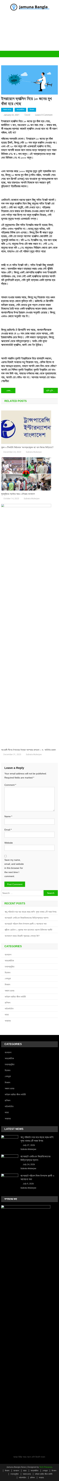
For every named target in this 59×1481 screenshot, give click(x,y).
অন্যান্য (8, 1020)
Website (8, 842)
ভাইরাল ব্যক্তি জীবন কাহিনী (15, 996)
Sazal (27, 114)
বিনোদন (7, 972)
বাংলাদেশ (8, 954)
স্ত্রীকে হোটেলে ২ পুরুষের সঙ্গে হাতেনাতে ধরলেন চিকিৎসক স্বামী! (28, 929)
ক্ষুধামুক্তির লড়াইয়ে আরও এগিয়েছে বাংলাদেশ (18, 494)
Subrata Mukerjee (34, 452)
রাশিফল (7, 1002)
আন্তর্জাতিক (20, 109)
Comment (10, 785)
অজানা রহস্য (7, 109)
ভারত (7, 1014)
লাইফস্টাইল (9, 1008)
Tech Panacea (45, 1467)
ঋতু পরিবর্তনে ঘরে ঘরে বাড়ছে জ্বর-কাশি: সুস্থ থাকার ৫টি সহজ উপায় (30, 911)
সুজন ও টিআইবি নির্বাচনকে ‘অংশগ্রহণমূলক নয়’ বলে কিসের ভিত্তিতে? (27, 447)
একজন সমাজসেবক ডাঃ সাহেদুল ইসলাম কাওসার (10, 390)
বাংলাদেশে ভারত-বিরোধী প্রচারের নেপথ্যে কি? (22, 936)
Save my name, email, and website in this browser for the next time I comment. (14, 868)
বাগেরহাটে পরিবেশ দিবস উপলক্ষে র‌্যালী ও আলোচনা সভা (26, 923)
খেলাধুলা (8, 978)
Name (8, 816)
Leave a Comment (43, 115)
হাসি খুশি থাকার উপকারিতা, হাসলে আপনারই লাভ (52, 390)
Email (8, 829)
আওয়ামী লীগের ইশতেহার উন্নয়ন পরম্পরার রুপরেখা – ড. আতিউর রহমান (28, 750)
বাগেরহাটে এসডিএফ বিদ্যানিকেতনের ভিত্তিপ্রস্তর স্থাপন (26, 917)
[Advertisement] (29, 34)
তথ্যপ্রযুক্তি (9, 966)
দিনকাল (32, 109)
